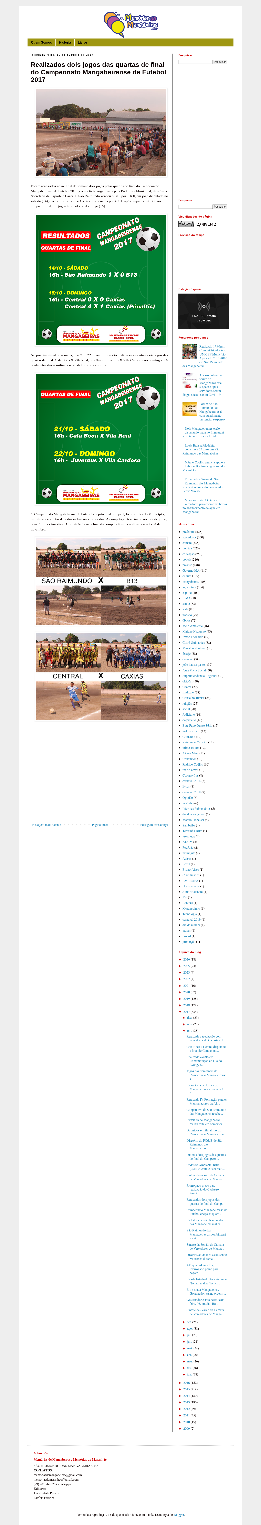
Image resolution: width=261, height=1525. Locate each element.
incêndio (188, 803)
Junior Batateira (192, 891)
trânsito (187, 615)
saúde (186, 603)
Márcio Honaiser (193, 820)
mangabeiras (190, 581)
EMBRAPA (190, 880)
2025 (187, 966)
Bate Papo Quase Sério (197, 725)
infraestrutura (190, 747)
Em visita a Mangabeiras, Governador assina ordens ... (206, 1291)
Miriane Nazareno (194, 631)
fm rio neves (190, 770)
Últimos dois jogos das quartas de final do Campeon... (206, 1156)
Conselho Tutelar (193, 697)
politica (187, 548)
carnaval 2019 (191, 919)
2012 (187, 1408)
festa (185, 609)
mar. (190, 1361)
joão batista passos (194, 664)
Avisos (186, 858)
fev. (189, 1367)
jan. (190, 1374)
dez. (190, 1017)
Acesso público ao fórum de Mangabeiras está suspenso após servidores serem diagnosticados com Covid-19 (202, 385)
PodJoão (188, 847)
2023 (187, 972)
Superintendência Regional (199, 675)
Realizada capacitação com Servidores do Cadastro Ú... (206, 1038)
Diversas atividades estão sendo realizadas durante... (207, 1256)
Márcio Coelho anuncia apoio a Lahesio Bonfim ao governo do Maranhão (203, 466)
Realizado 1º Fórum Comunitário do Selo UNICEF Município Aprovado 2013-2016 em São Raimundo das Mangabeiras (204, 356)
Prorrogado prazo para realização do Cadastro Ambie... (203, 1189)
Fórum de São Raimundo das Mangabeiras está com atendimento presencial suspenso (212, 411)
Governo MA (191, 570)
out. (190, 1030)
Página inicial (100, 824)
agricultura (189, 587)
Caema (186, 686)
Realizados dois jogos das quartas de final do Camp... (205, 1201)
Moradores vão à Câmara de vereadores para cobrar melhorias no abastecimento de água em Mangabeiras (204, 506)
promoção (188, 941)
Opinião (187, 797)
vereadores (189, 537)
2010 (187, 1422)
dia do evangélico (193, 814)
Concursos (189, 759)
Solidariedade (191, 731)
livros (186, 786)
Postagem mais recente (46, 824)
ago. (190, 1328)
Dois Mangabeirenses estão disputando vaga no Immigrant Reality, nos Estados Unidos (203, 432)
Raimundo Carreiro (194, 742)
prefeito (187, 565)
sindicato (188, 692)
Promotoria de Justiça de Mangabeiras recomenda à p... (205, 1089)
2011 (187, 1415)
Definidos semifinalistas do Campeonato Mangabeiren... (206, 1132)
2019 (187, 998)
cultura (186, 576)
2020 (187, 992)
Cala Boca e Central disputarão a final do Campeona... (207, 1048)
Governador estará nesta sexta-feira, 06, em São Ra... (206, 1301)
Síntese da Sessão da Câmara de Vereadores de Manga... (205, 1177)
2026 (187, 959)
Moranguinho (191, 908)
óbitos (186, 620)
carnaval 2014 (191, 781)
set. (189, 1322)
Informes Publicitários (196, 808)
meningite (188, 853)
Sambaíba (188, 825)
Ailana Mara (190, 753)
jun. (190, 1341)
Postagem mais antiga (154, 824)
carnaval (187, 659)
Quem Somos (41, 42)
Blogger (179, 1514)
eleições (187, 681)
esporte (187, 592)
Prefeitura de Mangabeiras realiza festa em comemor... (205, 1122)
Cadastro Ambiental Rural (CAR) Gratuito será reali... (206, 1167)
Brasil (186, 864)
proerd (186, 936)
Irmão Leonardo (192, 637)
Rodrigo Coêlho (192, 764)
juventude (188, 836)
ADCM (187, 842)
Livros (83, 42)
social (186, 709)
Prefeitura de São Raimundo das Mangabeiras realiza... (205, 1222)
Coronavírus (190, 775)
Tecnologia (189, 914)
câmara (187, 542)
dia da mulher (191, 925)
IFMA (186, 598)
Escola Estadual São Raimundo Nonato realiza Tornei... (207, 1281)
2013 (187, 1402)
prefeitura (188, 531)
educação (188, 554)
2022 (187, 979)
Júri (184, 897)
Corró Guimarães (193, 642)
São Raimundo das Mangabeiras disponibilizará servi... (206, 1234)
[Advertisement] (100, 787)
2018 (187, 1005)
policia (186, 559)
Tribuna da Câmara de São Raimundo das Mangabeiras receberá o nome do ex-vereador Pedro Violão (202, 485)
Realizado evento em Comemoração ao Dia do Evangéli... (204, 1061)
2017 (187, 1011)
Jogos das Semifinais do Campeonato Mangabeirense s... (206, 1075)
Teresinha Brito (192, 831)
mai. (190, 1348)
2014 (187, 1395)
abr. (190, 1354)
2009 (187, 1428)
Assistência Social (194, 670)
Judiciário (188, 714)
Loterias (187, 902)
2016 (187, 1382)
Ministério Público (194, 648)
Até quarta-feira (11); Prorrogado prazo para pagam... (202, 1269)
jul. (189, 1335)
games (186, 930)
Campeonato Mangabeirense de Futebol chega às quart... (207, 1212)
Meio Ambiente (192, 626)
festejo (186, 653)
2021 (187, 985)
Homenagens (190, 886)
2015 (187, 1389)
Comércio (188, 736)
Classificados (190, 875)
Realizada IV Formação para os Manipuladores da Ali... (207, 1101)
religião (187, 703)
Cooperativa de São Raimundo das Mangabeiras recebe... (206, 1111)
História (65, 42)
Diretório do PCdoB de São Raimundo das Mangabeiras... (204, 1144)
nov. (190, 1024)
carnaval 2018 (191, 792)
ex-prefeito (189, 720)
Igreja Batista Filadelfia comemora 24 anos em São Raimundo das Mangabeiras (200, 449)
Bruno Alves (190, 869)
